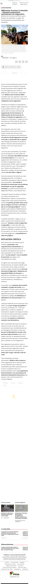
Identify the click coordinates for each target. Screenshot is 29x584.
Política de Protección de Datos (9, 567)
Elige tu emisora (23, 4)
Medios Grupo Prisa (15, 577)
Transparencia (17, 569)
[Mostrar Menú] (1, 3)
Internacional (6, 8)
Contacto (7, 562)
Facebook (16, 61)
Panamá (13, 383)
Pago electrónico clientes (10, 564)
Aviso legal (20, 565)
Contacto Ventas (14, 562)
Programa (15, 4)
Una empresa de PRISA (14, 573)
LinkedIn (23, 61)
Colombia (5, 383)
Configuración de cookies (6, 569)
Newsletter (22, 562)
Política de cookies (22, 567)
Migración (20, 383)
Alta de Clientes (20, 564)
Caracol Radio (7, 3)
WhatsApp (26, 61)
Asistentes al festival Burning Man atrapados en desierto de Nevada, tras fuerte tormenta (21, 515)
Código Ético (25, 569)
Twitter (19, 61)
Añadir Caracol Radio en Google (12, 67)
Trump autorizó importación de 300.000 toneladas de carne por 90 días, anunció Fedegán (10, 548)
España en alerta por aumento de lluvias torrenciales (7, 514)
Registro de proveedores (11, 565)
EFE (2, 56)
